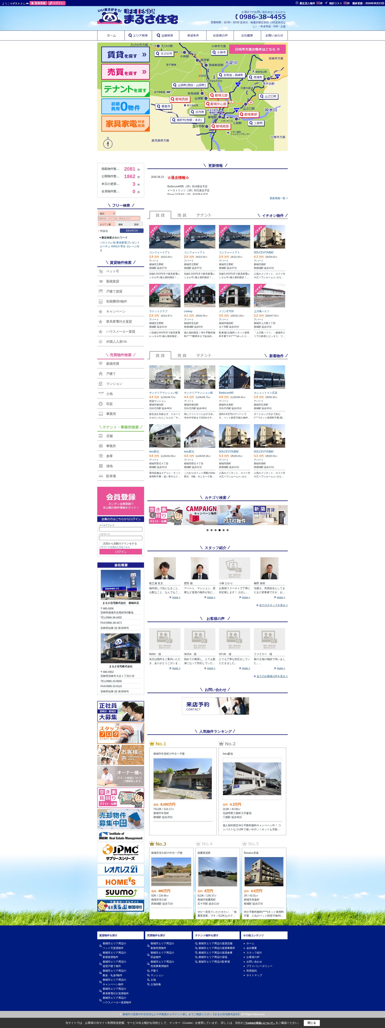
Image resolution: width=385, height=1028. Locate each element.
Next (282, 515)
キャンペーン (116, 311)
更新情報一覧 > (279, 198)
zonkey (188, 311)
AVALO (115, 246)
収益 (109, 403)
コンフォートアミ (159, 252)
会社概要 (251, 948)
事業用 (111, 414)
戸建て (111, 373)
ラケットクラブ (158, 311)
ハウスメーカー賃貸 (120, 331)
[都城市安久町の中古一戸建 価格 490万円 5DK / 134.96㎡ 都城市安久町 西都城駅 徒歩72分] (171, 843)
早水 (123, 246)
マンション (114, 383)
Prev (152, 515)
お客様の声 (252, 957)
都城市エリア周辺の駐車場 (214, 961)
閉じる (312, 1022)
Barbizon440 (226, 392)
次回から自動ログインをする (120, 543)
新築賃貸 (112, 281)
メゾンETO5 (226, 311)
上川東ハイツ (262, 311)
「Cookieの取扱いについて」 (259, 1023)
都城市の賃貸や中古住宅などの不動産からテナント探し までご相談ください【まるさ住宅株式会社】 (182, 1014)
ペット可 (112, 271)
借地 (109, 466)
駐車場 (111, 476)
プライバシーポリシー (259, 966)
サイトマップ (254, 975)
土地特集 (156, 984)
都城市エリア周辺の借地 (213, 957)
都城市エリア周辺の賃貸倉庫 (215, 952)
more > (176, 597)
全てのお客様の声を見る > (272, 676)
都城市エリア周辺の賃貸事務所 (217, 948)
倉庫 (109, 456)
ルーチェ (105, 246)
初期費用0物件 (116, 301)
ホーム (250, 943)
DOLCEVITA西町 (264, 252)
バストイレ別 (108, 242)
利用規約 (251, 970)
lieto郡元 (154, 451)
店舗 (109, 436)
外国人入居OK (116, 341)
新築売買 (112, 363)
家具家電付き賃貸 (119, 321)
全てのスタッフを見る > (273, 605)
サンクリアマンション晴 (163, 392)
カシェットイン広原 (265, 392)
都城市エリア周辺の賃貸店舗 (215, 943)
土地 (109, 393)
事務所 (111, 446)
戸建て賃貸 (114, 291)
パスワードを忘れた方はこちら (114, 547)
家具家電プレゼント (128, 242)
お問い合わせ (254, 961)
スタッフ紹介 (254, 952)
